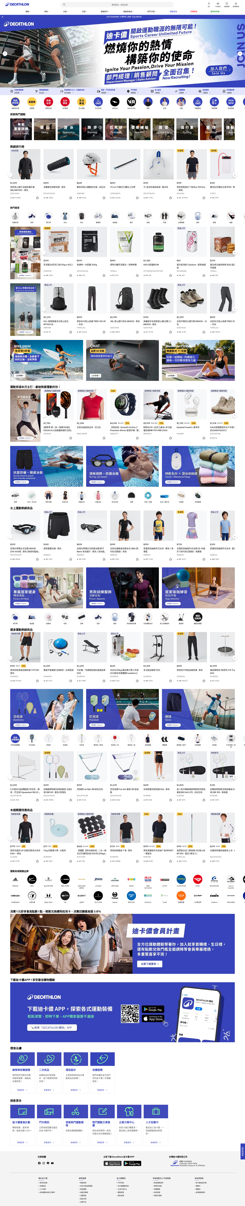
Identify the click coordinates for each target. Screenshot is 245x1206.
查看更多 (20, 1090)
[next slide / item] (240, 53)
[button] (114, 84)
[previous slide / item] (5, 53)
